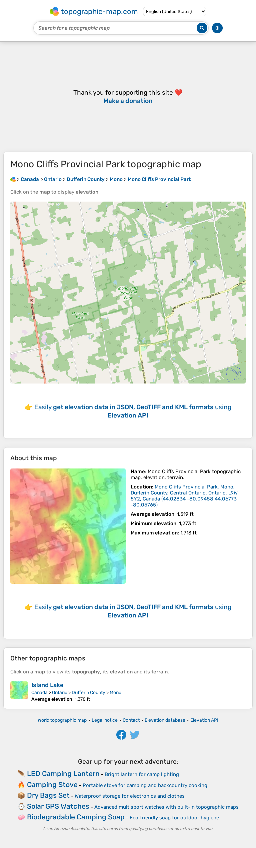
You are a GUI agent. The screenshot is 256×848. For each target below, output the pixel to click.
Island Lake (47, 685)
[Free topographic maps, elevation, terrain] (13, 179)
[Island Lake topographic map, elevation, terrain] (19, 691)
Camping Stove (52, 784)
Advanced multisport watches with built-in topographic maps (166, 807)
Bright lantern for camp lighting (142, 774)
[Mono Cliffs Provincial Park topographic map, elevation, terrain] (68, 526)
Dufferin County (88, 692)
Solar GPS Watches (58, 806)
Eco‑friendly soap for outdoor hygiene (174, 818)
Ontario (59, 692)
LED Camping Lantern (63, 773)
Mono (115, 692)
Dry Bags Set (48, 795)
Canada (39, 692)
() (184, 496)
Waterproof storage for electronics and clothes (130, 796)
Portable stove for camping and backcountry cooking (145, 785)
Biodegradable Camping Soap (76, 817)
